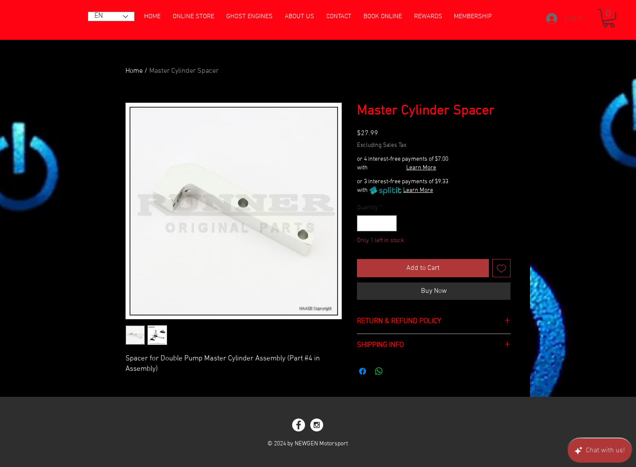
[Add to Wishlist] (501, 268)
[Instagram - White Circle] (316, 424)
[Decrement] (363, 223)
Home (134, 71)
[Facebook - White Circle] (298, 424)
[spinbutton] (377, 223)
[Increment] (390, 223)
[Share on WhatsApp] (379, 371)
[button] (609, 18)
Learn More (421, 168)
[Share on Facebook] (362, 371)
